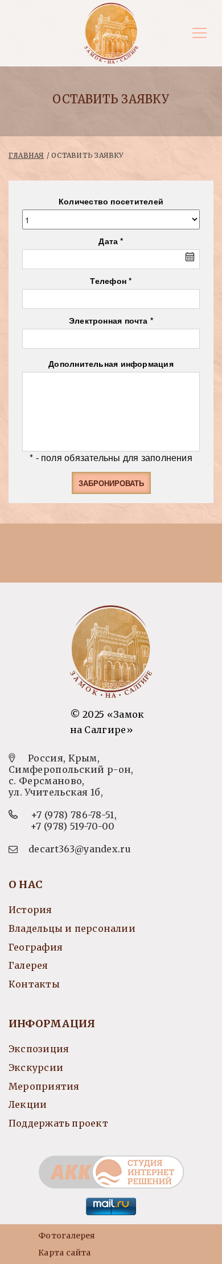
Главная (26, 155)
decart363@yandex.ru (79, 849)
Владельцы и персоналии (72, 928)
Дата (108, 240)
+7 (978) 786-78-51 (72, 815)
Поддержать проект (58, 1123)
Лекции (28, 1104)
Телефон (108, 280)
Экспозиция (39, 1048)
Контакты (34, 984)
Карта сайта (64, 1253)
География (36, 947)
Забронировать (111, 483)
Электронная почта (108, 320)
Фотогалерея (66, 1235)
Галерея (28, 965)
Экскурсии (36, 1067)
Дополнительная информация (111, 363)
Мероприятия (44, 1086)
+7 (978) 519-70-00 (72, 826)
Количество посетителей (111, 201)
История (30, 909)
